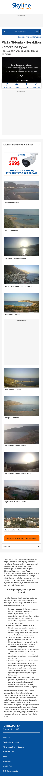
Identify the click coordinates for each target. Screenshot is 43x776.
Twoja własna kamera (11, 742)
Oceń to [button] (26, 87)
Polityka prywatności (10, 771)
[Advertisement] (21, 21)
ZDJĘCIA (6, 546)
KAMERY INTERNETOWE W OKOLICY (18, 145)
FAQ (5, 756)
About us (6, 737)
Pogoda (16, 87)
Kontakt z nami (8, 751)
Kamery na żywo (20, 32)
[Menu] (37, 31)
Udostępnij (36, 87)
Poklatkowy (7, 87)
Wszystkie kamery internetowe (21, 538)
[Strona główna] (4, 31)
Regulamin (7, 761)
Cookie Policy (8, 766)
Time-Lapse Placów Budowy (13, 747)
